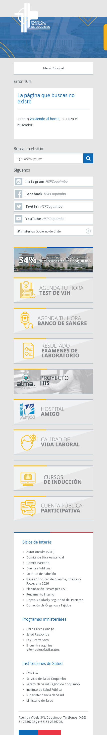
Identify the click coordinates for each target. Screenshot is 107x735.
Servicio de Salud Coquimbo (46, 679)
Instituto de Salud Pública (44, 690)
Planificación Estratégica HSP (46, 589)
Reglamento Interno (40, 594)
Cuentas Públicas (38, 568)
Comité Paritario (38, 563)
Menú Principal (53, 68)
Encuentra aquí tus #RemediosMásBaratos (42, 647)
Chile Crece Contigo (40, 629)
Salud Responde (37, 634)
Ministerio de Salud (39, 700)
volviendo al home (44, 118)
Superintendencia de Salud (45, 695)
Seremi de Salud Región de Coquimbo (53, 684)
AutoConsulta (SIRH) (40, 552)
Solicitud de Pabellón (41, 574)
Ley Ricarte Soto (37, 640)
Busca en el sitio (28, 149)
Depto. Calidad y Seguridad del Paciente (54, 600)
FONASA (32, 673)
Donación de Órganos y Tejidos (48, 605)
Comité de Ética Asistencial (45, 557)
